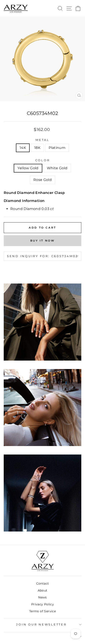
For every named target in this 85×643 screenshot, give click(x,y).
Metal (42, 140)
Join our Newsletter (41, 624)
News (42, 597)
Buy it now (42, 240)
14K (23, 148)
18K (37, 148)
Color (42, 160)
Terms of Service (42, 611)
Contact (42, 583)
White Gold (57, 168)
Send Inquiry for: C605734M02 (42, 256)
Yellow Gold (27, 168)
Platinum (57, 148)
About (43, 590)
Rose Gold (42, 180)
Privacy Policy (42, 604)
